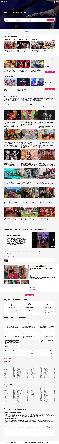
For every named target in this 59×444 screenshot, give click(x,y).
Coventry (32, 386)
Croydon (5, 402)
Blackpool (45, 392)
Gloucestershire (19, 376)
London (5, 373)
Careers (43, 442)
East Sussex (5, 381)
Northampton (5, 390)
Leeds (31, 395)
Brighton (18, 396)
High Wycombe (6, 393)
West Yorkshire (19, 371)
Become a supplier (33, 442)
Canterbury (18, 395)
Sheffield (18, 405)
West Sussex (5, 377)
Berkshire (5, 372)
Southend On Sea (19, 390)
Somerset (32, 374)
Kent (4, 378)
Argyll (45, 380)
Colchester (18, 389)
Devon (31, 380)
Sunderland (45, 398)
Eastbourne (18, 401)
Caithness (45, 378)
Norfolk (32, 369)
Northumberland (33, 376)
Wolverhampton (33, 389)
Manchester (19, 370)
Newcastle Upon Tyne (47, 399)
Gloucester (32, 403)
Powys (31, 370)
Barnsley (32, 391)
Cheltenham (32, 402)
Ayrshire (45, 372)
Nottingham (5, 380)
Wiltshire (18, 375)
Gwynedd (32, 379)
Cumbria (32, 375)
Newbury (5, 399)
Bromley (18, 386)
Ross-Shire (45, 379)
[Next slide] (54, 40)
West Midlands (19, 367)
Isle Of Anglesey (33, 378)
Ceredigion (45, 368)
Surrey (5, 374)
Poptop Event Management (7, 358)
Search (53, 1)
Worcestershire (19, 374)
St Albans (5, 389)
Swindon (18, 388)
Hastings (18, 399)
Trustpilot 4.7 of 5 (13, 442)
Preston (45, 386)
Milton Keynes (6, 386)
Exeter (45, 400)
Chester (45, 387)
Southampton (19, 398)
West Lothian (46, 371)
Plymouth (45, 401)
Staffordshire (19, 368)
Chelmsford (18, 387)
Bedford (5, 388)
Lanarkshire (45, 370)
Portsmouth (18, 400)
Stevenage (5, 396)
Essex (4, 376)
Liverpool (18, 380)
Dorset (32, 371)
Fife (44, 375)
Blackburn (32, 405)
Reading (5, 400)
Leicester (32, 387)
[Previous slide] (53, 40)
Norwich (45, 394)
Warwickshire (19, 369)
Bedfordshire (5, 368)
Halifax (32, 397)
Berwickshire (46, 377)
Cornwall (45, 373)
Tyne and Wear (33, 377)
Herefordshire (33, 367)
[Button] (33, 240)
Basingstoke (5, 401)
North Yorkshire (19, 372)
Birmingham (19, 403)
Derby (18, 397)
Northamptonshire (6, 369)
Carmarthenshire (33, 381)
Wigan (32, 400)
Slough (5, 395)
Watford (5, 392)
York (31, 404)
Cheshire (18, 379)
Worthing (18, 394)
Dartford (5, 405)
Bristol (18, 381)
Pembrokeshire (46, 367)
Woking (5, 397)
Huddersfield (32, 394)
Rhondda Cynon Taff (33, 373)
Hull (44, 393)
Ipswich (18, 402)
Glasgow (45, 403)
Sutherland (45, 374)
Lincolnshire (19, 373)
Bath (45, 390)
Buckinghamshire (6, 367)
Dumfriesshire (46, 369)
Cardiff (32, 372)
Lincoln (32, 390)
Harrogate (32, 399)
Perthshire (45, 376)
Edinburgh (45, 402)
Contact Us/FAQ (39, 442)
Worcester (32, 401)
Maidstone (18, 392)
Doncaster (32, 392)
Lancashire (18, 378)
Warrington (32, 396)
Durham (45, 397)
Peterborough (33, 388)
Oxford (5, 394)
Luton (4, 391)
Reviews (29, 442)
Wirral (45, 388)
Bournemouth (46, 395)
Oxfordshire (5, 370)
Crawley (18, 391)
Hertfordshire (5, 371)
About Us (26, 442)
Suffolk (5, 375)
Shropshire (18, 377)
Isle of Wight (32, 368)
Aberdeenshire (46, 381)
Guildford (5, 403)
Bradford (32, 398)
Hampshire (5, 379)
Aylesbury (5, 387)
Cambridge (5, 404)
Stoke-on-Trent (19, 404)
